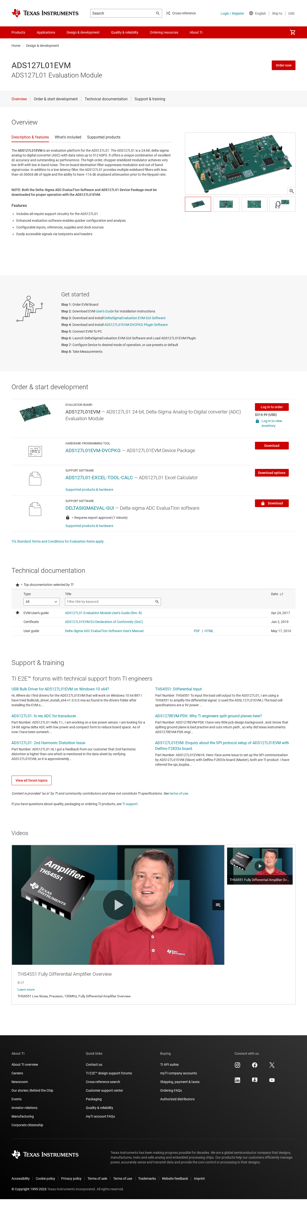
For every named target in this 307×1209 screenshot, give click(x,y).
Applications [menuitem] (46, 32)
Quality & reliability (99, 1108)
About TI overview (25, 1064)
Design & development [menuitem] (83, 32)
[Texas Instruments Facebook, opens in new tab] (255, 1067)
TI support (130, 804)
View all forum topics (31, 780)
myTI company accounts (178, 1073)
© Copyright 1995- (29, 1189)
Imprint (199, 1178)
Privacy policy (71, 1178)
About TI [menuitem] (196, 32)
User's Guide (105, 311)
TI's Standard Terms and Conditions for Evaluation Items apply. (58, 541)
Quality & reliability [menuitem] (124, 32)
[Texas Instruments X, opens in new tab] (272, 1067)
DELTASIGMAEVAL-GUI (89, 508)
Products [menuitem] (18, 32)
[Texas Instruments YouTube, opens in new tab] (272, 1082)
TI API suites (169, 1064)
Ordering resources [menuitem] (164, 32)
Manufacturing (23, 1116)
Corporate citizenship (27, 1125)
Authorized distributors (177, 1099)
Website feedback (175, 1178)
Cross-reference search (103, 1082)
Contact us (94, 1064)
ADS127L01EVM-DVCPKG (93, 450)
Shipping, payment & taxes (180, 1082)
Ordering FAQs (171, 1090)
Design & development (42, 46)
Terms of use (122, 1178)
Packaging (94, 1099)
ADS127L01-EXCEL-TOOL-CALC (99, 477)
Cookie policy (45, 1178)
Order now (283, 65)
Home (16, 46)
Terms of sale (97, 1178)
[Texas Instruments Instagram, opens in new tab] (237, 1067)
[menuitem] (292, 32)
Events (17, 1099)
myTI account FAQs (100, 1116)
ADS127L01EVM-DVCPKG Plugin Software (136, 325)
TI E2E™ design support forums (109, 1073)
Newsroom (20, 1082)
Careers (17, 1073)
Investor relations (24, 1108)
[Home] (45, 13)
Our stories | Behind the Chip (32, 1090)
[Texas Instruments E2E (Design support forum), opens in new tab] (255, 1082)
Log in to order (272, 407)
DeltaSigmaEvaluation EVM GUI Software (134, 318)
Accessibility (21, 1178)
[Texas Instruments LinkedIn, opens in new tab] (237, 1082)
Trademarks (147, 1178)
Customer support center (104, 1090)
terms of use (178, 793)
